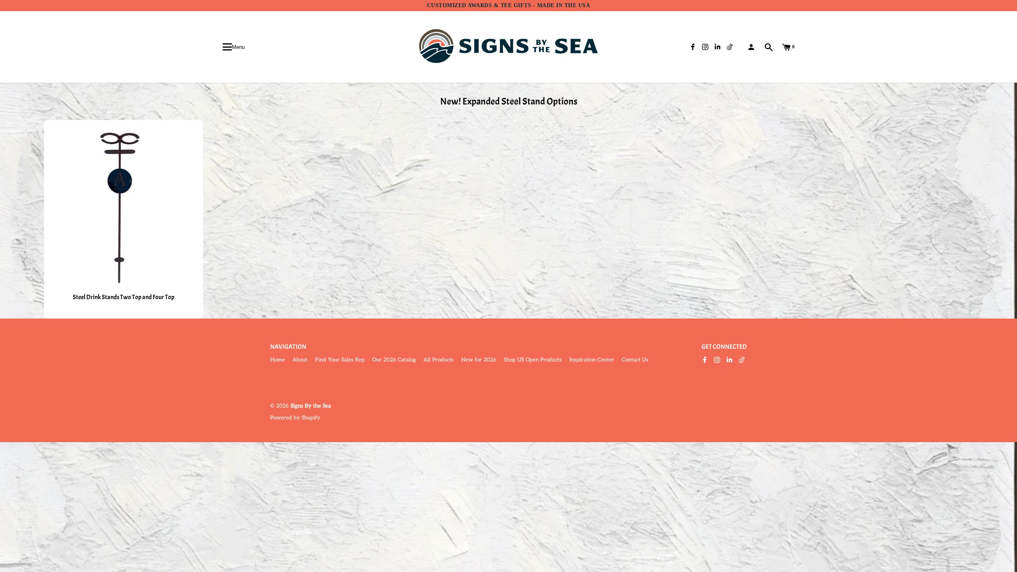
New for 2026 (478, 360)
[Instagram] (717, 361)
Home (277, 360)
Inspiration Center (591, 360)
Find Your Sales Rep (340, 360)
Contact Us (635, 360)
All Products (438, 360)
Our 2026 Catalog (394, 360)
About (299, 360)
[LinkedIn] (729, 361)
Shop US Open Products (533, 360)
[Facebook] (705, 361)
